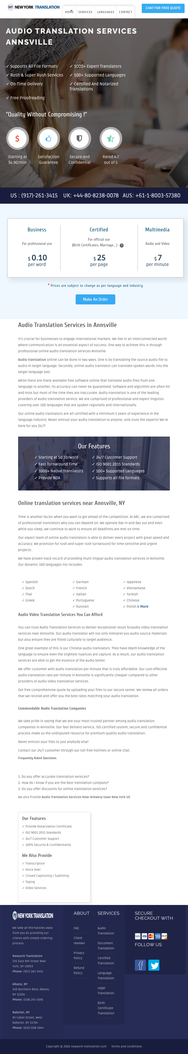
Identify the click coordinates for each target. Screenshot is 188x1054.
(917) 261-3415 (33, 971)
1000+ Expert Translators (97, 66)
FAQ (76, 928)
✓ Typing (28, 882)
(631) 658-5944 (34, 1028)
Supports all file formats (34, 66)
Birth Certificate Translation (106, 1008)
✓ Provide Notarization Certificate (47, 826)
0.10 (37, 261)
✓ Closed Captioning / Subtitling (45, 876)
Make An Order (95, 299)
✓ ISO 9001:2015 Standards (41, 833)
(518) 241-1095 (33, 1000)
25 (99, 261)
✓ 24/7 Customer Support (40, 839)
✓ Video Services (34, 888)
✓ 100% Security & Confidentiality (46, 845)
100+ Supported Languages (100, 75)
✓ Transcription (33, 864)
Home (69, 12)
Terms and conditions (126, 1046)
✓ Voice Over (31, 870)
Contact (125, 12)
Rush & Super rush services (36, 75)
